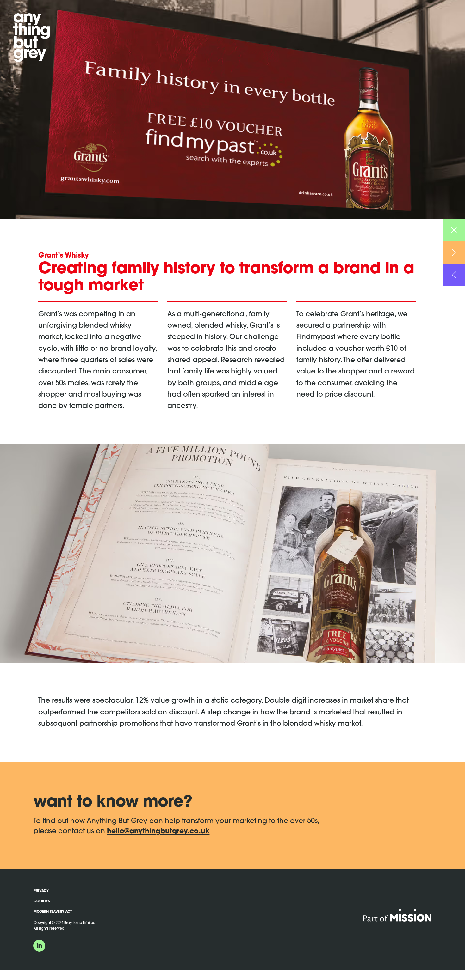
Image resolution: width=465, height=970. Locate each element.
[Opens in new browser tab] (397, 918)
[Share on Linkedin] (39, 945)
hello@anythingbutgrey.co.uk (158, 831)
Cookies (42, 901)
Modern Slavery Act (53, 912)
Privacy (41, 891)
